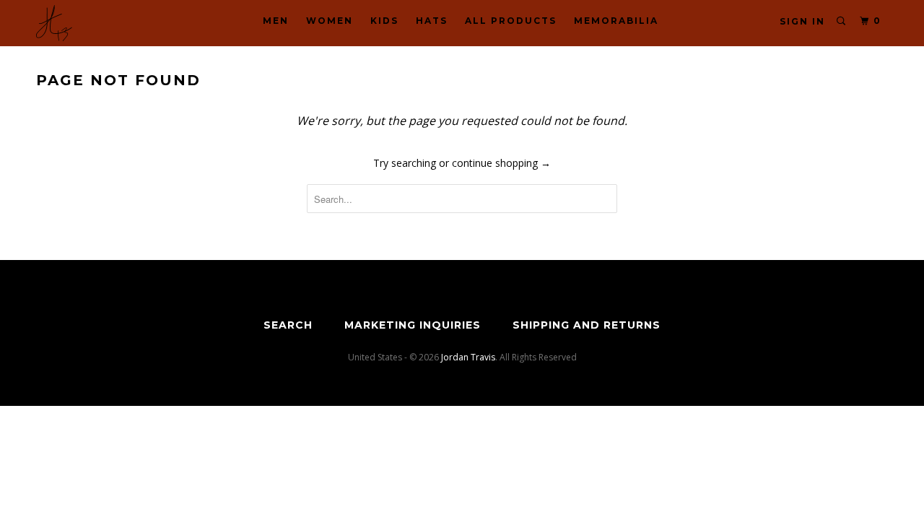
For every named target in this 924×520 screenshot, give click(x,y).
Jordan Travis (468, 357)
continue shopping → (501, 163)
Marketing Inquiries (412, 325)
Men (276, 20)
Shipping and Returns (587, 325)
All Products (511, 20)
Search (288, 325)
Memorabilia (616, 20)
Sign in (802, 21)
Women (329, 20)
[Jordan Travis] (110, 23)
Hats (432, 20)
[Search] (841, 21)
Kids (384, 20)
